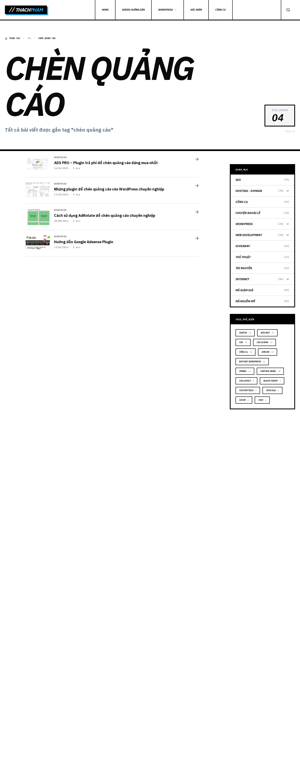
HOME (105, 9)
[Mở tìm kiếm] (288, 10)
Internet (242, 279)
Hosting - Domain (249, 191)
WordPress (165, 9)
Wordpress (244, 224)
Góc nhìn (196, 9)
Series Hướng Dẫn (133, 9)
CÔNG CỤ (220, 9)
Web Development (249, 235)
